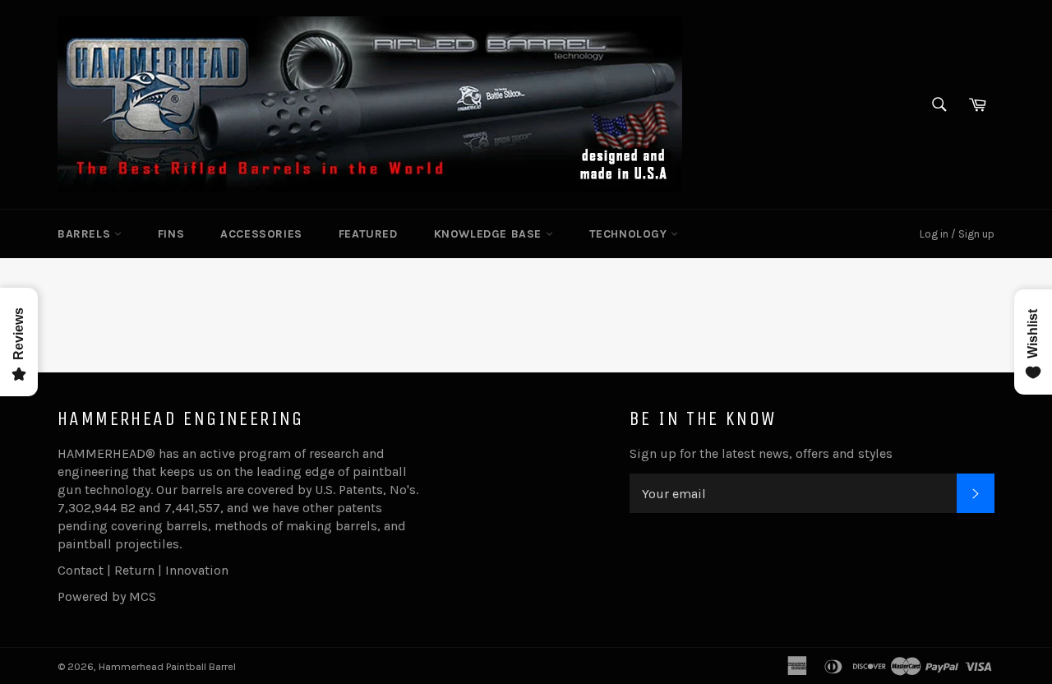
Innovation (196, 570)
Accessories (261, 234)
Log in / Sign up (957, 234)
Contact (81, 570)
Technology (630, 234)
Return (134, 570)
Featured (368, 234)
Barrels (86, 234)
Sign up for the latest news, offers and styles (761, 453)
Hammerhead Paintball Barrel (167, 666)
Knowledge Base (490, 234)
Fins (171, 234)
